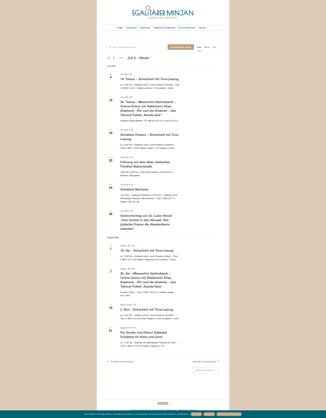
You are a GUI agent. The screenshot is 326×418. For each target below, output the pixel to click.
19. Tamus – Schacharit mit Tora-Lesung (149, 79)
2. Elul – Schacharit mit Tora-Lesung (146, 309)
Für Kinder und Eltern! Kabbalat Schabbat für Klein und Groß (143, 334)
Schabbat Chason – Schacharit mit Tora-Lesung (149, 136)
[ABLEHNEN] (323, 414)
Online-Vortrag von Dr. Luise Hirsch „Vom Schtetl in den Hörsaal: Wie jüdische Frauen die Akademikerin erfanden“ (146, 222)
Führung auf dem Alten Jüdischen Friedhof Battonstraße (145, 164)
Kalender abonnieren (204, 370)
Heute (121, 58)
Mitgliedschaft (187, 28)
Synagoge (131, 28)
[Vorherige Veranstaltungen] (108, 57)
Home (120, 28)
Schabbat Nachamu (134, 189)
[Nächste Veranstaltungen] (113, 57)
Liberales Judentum (164, 28)
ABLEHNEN (209, 414)
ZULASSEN (196, 414)
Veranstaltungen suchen (180, 47)
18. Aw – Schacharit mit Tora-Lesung (147, 250)
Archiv (202, 28)
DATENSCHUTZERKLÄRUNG (229, 414)
